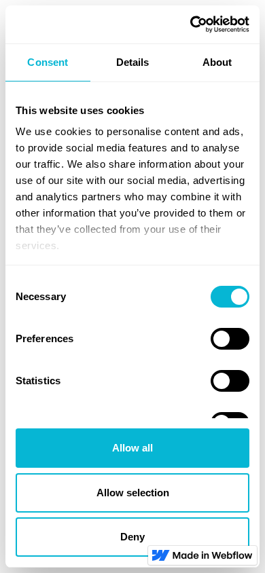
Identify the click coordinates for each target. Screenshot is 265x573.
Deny (132, 536)
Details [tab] (132, 62)
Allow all (132, 448)
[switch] (230, 339)
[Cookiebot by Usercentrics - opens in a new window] (190, 24)
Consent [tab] (47, 62)
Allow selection (132, 492)
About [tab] (217, 62)
